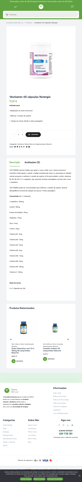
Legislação (56, 410)
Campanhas (32, 428)
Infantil (5, 445)
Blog (29, 442)
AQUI (56, 476)
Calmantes (20, 144)
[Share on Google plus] (24, 146)
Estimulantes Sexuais (10, 439)
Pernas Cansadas (57, 344)
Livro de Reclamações (60, 413)
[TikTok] (72, 425)
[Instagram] (63, 425)
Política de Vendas (59, 403)
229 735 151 (65, 433)
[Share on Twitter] (17, 146)
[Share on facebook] (15, 146)
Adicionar (34, 134)
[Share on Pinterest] (27, 146)
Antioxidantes (7, 425)
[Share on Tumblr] (22, 146)
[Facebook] (59, 425)
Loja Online (32, 435)
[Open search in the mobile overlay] (41, 14)
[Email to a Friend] (29, 146)
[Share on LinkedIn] (20, 146)
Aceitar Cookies (26, 479)
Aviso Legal (57, 393)
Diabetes (6, 432)
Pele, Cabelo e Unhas (18, 344)
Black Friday (32, 439)
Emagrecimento (8, 435)
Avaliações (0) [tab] (32, 162)
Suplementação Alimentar (44, 144)
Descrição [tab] (15, 162)
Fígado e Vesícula (9, 442)
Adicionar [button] (19, 361)
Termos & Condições (60, 406)
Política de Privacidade (61, 400)
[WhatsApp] (67, 425)
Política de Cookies (59, 396)
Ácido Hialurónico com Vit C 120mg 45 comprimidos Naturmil (23, 350)
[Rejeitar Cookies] (79, 476)
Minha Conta (32, 432)
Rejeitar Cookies (39, 479)
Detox (5, 428)
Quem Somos (32, 425)
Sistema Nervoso (29, 144)
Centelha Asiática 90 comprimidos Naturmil (52, 349)
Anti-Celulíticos (47, 344)
